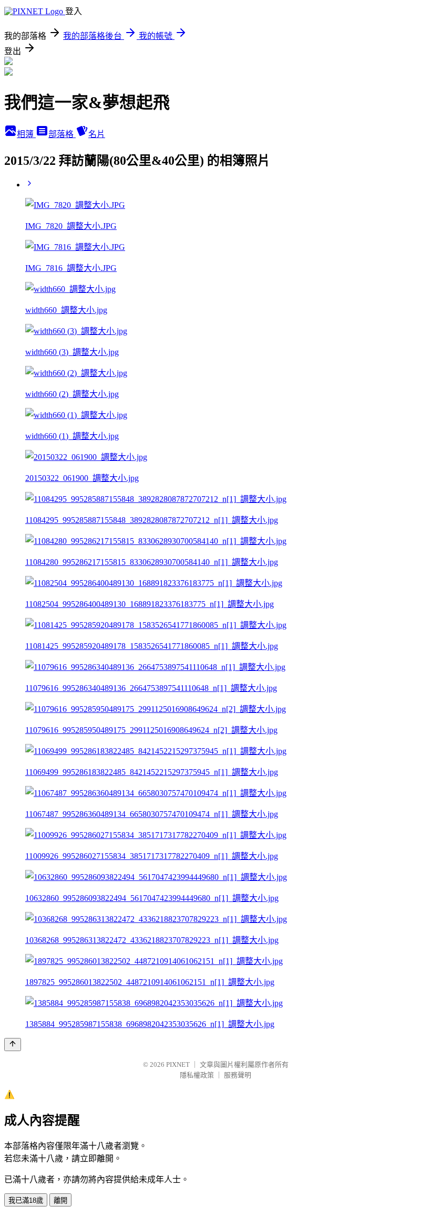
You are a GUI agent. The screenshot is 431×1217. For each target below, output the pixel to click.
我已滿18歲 (25, 1200)
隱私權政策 (197, 1075)
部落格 (62, 134)
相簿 (26, 134)
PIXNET (178, 1064)
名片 (96, 134)
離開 (60, 1200)
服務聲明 (237, 1075)
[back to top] (12, 1044)
